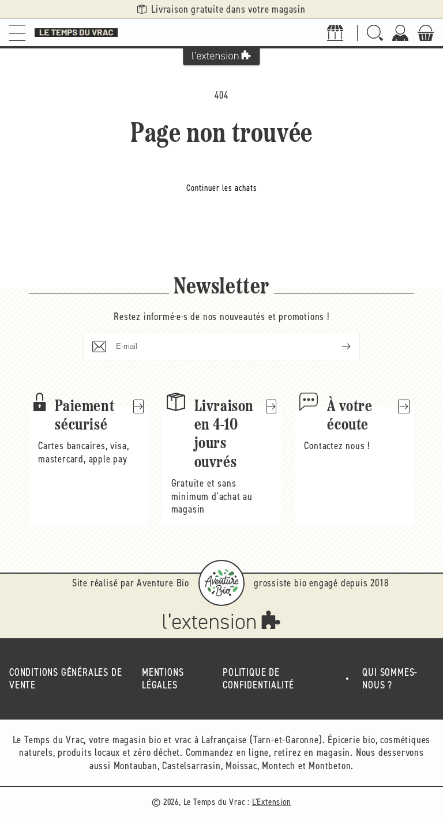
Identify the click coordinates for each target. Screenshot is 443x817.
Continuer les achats (221, 188)
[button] (17, 32)
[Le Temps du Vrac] (76, 32)
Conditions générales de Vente (65, 678)
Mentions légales (162, 678)
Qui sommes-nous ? (390, 678)
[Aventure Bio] (221, 583)
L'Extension (271, 802)
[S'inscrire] (337, 346)
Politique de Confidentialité (258, 678)
